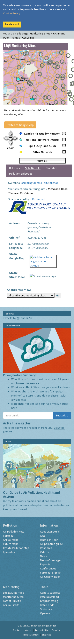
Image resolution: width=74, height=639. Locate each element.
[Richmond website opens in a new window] (39, 207)
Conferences (48, 568)
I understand (12, 24)
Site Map (46, 634)
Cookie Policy (11, 13)
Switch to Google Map (20, 125)
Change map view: (19, 289)
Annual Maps (11, 540)
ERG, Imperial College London (41, 625)
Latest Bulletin (12, 601)
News (43, 556)
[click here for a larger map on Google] (42, 260)
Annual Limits (11, 605)
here (14, 408)
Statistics (52, 168)
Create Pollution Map (16, 548)
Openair (45, 613)
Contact (17, 630)
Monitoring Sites (13, 597)
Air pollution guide (51, 544)
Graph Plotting (49, 601)
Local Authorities (13, 592)
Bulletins (14, 168)
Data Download (49, 597)
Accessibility (41, 630)
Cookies (56, 630)
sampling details (31, 183)
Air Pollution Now (13, 531)
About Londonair (50, 531)
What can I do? (49, 540)
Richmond (38, 199)
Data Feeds (47, 605)
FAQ (42, 535)
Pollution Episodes (21, 173)
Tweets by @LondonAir (17, 318)
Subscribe (62, 415)
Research (46, 548)
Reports (45, 564)
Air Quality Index (50, 576)
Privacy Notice (30, 634)
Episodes (9, 552)
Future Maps (11, 544)
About (28, 630)
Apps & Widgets (50, 592)
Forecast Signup (50, 572)
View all (42, 161)
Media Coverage (50, 560)
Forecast (8, 535)
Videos (44, 552)
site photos (51, 183)
